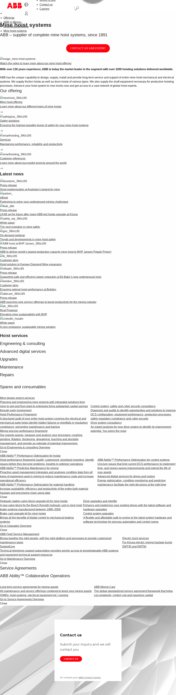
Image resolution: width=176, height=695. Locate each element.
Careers (44, 8)
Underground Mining (16, 26)
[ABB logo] (14, 5)
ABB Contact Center (89, 677)
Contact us (46, 4)
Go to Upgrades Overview (15, 525)
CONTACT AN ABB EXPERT (88, 48)
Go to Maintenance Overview (17, 558)
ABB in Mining (12, 22)
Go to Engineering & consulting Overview (25, 447)
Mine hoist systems (15, 30)
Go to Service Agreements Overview (22, 599)
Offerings (8, 17)
